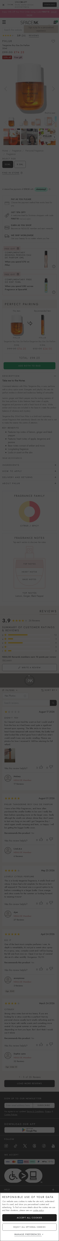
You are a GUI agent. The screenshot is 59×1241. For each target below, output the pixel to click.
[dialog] (29, 1217)
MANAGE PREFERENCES (27, 1234)
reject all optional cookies (29, 1227)
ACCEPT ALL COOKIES (29, 1217)
